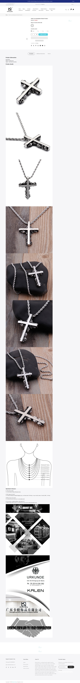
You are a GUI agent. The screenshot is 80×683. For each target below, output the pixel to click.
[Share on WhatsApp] (44, 45)
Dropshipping (27, 10)
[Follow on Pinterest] (15, 667)
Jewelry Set (20, 10)
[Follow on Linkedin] (12, 667)
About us (47, 10)
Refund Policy (25, 666)
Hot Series (34, 10)
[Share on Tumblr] (38, 45)
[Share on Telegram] (40, 45)
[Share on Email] (42, 45)
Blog (51, 10)
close (7, 1)
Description (31, 53)
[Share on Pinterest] (35, 45)
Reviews (49, 53)
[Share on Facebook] (31, 45)
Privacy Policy (25, 664)
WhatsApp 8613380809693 (10, 662)
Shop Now (43, 4)
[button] (39, 38)
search (24, 662)
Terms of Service (26, 668)
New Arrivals (41, 10)
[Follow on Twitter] (8, 667)
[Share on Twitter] (33, 45)
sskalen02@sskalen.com (11, 3)
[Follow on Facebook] (6, 667)
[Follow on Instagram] (10, 667)
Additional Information (40, 53)
